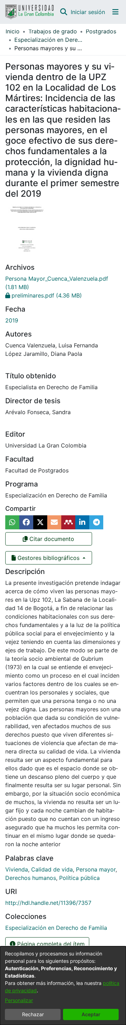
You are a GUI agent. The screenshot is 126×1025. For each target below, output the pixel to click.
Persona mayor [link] (95, 869)
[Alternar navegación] (115, 12)
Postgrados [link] (101, 31)
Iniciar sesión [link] (88, 11)
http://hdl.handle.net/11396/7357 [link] (48, 902)
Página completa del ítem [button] (50, 943)
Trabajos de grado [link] (52, 31)
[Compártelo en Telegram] (96, 522)
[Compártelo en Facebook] (26, 522)
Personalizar (19, 1000)
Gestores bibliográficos (48, 557)
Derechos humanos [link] (30, 877)
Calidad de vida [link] (52, 869)
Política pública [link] (79, 877)
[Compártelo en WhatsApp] (12, 522)
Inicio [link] (13, 31)
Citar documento (51, 538)
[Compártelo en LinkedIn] (82, 522)
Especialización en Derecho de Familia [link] (49, 39)
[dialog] (63, 985)
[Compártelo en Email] (54, 522)
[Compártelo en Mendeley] (68, 522)
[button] (63, 12)
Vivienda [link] (16, 869)
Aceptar (91, 1014)
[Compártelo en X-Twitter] (40, 522)
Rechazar (33, 1014)
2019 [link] (11, 320)
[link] (43, 295)
